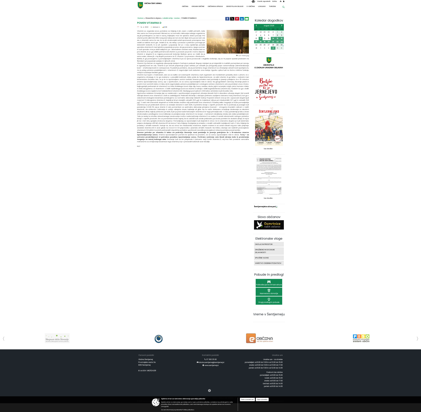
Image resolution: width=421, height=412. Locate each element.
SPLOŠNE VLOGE (262, 258)
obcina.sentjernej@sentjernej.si (211, 362)
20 (269, 42)
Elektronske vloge (268, 238)
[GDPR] (361, 338)
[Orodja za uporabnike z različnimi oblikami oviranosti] (253, 1)
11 (260, 38)
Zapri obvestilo (262, 399)
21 (273, 42)
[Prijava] (284, 1)
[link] (227, 19)
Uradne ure (277, 355)
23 (282, 42)
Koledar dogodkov (269, 20)
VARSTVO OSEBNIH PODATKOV (268, 263)
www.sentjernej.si (212, 365)
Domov (140, 18)
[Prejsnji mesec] (256, 25)
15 (277, 38)
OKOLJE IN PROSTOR (263, 244)
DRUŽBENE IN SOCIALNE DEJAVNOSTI (265, 251)
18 (260, 42)
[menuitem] (185, 6)
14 (273, 38)
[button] (4, 339)
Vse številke (268, 149)
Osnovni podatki (146, 355)
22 (277, 42)
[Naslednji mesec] (282, 25)
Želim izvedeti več (247, 399)
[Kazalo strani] (280, 1)
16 (281, 38)
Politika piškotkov (188, 410)
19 (264, 42)
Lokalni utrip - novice (171, 18)
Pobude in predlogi (269, 274)
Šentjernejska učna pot (265, 206)
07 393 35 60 (211, 359)
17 (256, 42)
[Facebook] (209, 390)
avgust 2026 (269, 25)
